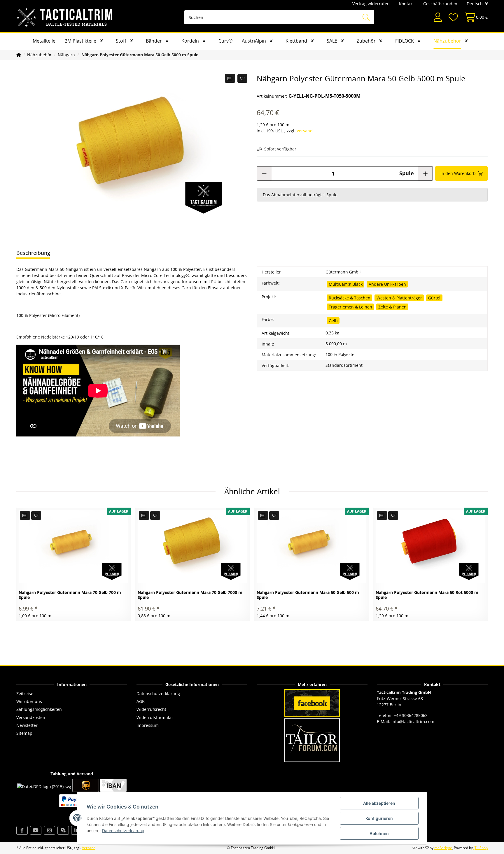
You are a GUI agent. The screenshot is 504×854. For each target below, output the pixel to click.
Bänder (154, 41)
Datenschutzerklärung (158, 693)
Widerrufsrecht (151, 709)
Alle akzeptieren (379, 803)
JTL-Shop (481, 847)
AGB (140, 701)
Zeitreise (24, 693)
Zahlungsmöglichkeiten (39, 709)
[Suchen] (366, 17)
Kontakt (406, 3)
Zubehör (366, 41)
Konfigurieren (379, 818)
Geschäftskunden (440, 3)
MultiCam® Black (346, 284)
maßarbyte (443, 847)
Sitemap (24, 733)
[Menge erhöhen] (425, 173)
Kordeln (190, 41)
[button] (437, 17)
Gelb (333, 320)
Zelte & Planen (392, 307)
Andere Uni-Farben (387, 284)
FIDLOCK (404, 41)
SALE (332, 41)
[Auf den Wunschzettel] (242, 78)
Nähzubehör (447, 41)
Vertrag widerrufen (371, 3)
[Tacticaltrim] (64, 17)
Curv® (225, 41)
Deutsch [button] (475, 3)
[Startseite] (18, 55)
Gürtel (434, 298)
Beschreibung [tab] (33, 252)
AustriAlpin (254, 41)
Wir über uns (29, 701)
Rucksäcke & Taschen (349, 298)
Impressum (147, 725)
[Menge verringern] (264, 173)
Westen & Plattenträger (399, 298)
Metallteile (44, 41)
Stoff (121, 41)
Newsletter (27, 725)
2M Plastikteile (80, 41)
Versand (305, 131)
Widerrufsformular (154, 717)
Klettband (296, 41)
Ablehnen (379, 833)
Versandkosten (30, 717)
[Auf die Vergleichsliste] (230, 78)
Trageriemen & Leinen (350, 307)
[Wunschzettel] (453, 17)
